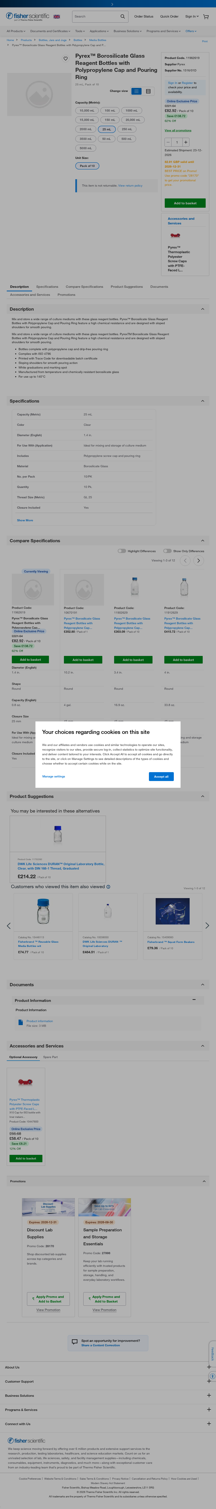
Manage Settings (53, 776)
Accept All (161, 776)
